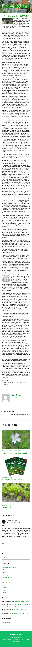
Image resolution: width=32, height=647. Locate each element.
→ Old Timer (16, 398)
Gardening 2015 (8, 508)
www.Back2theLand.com (21, 383)
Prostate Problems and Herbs (20, 601)
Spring (10, 505)
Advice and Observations (9, 450)
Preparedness (6, 582)
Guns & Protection (7, 577)
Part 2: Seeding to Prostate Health (14, 453)
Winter (4, 592)
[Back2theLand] (16, 9)
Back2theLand (15, 637)
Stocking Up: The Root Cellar (16, 16)
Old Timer (16, 395)
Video (3, 590)
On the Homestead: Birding (19, 414)
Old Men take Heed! (12, 606)
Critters (4, 572)
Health (10, 477)
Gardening (19, 450)
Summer (4, 587)
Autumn (4, 569)
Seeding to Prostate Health (12, 480)
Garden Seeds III (9, 411)
